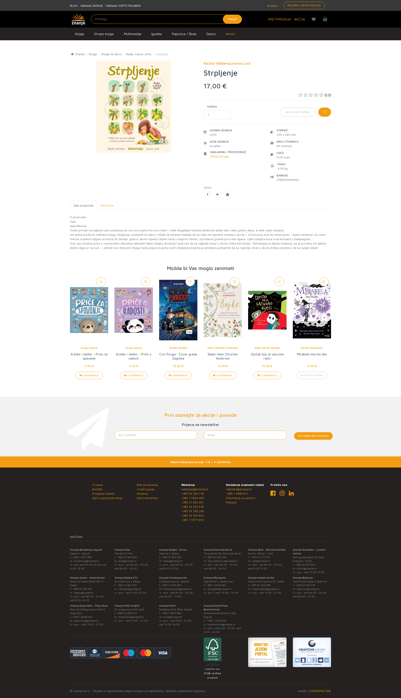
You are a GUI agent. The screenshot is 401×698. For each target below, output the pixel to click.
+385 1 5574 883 (171, 585)
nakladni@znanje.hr (239, 489)
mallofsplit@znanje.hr (131, 616)
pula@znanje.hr (127, 560)
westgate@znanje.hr (220, 588)
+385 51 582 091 (192, 502)
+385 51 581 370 (127, 585)
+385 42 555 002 (305, 564)
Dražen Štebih (178, 348)
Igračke (156, 34)
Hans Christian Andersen (223, 348)
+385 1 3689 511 (237, 493)
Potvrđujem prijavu (313, 435)
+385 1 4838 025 (82, 616)
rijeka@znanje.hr (173, 560)
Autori (230, 34)
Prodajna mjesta (103, 493)
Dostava (142, 493)
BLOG (73, 5)
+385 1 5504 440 (192, 498)
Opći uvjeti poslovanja (107, 498)
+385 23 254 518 (192, 506)
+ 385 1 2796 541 (216, 620)
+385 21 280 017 (127, 613)
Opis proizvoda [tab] (83, 205)
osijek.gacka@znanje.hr (266, 588)
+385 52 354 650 (192, 515)
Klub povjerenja (147, 484)
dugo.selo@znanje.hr (86, 620)
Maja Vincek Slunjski (267, 348)
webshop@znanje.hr (194, 489)
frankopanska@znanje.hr (177, 588)
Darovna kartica (147, 498)
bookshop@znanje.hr (86, 560)
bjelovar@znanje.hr (308, 588)
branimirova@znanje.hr (221, 624)
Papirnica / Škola (184, 34)
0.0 (328, 94)
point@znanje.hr (172, 616)
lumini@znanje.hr (307, 568)
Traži (232, 19)
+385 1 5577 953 (192, 520)
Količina (212, 106)
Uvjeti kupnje (145, 489)
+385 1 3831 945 (171, 613)
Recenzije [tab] (106, 205)
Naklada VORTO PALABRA (123, 5)
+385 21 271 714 (260, 557)
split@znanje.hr (261, 560)
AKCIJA (299, 19)
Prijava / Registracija (304, 5)
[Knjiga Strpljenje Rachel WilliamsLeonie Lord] (207, 194)
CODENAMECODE (319, 691)
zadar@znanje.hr (84, 592)
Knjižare (272, 5)
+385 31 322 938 (260, 585)
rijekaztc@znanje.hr (129, 588)
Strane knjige (104, 34)
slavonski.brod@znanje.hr (223, 560)
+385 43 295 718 (192, 493)
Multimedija (132, 34)
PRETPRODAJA (279, 19)
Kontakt (97, 489)
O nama (97, 484)
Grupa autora (89, 348)
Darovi (211, 34)
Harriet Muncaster (312, 348)
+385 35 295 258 (192, 511)
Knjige (79, 34)
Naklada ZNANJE (92, 5)
